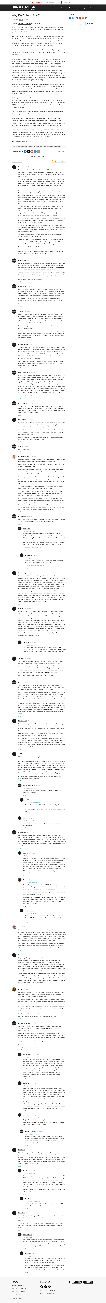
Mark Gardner (22, 403)
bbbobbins (26, 1083)
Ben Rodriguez (22, 721)
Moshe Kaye (22, 286)
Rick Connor (22, 516)
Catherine (21, 608)
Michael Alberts (23, 344)
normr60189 (22, 927)
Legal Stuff (42, 1293)
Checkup (82, 8)
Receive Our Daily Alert (19, 1288)
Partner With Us (50, 1293)
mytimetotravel (23, 832)
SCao (20, 446)
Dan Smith (26, 1115)
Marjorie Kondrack (24, 1023)
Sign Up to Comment (18, 1292)
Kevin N (25, 853)
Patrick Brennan (23, 372)
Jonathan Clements (24, 23)
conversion (57, 560)
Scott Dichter (22, 419)
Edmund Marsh (23, 955)
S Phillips (21, 311)
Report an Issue (17, 1298)
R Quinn (25, 880)
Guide (63, 8)
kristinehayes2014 (23, 456)
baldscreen (26, 818)
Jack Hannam (22, 754)
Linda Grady (26, 528)
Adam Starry (22, 260)
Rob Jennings (22, 573)
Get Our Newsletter (18, 1285)
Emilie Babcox (22, 167)
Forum (54, 8)
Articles (72, 8)
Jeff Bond (21, 658)
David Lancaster (28, 785)
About (91, 8)
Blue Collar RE (27, 1054)
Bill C (20, 682)
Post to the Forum (17, 1295)
